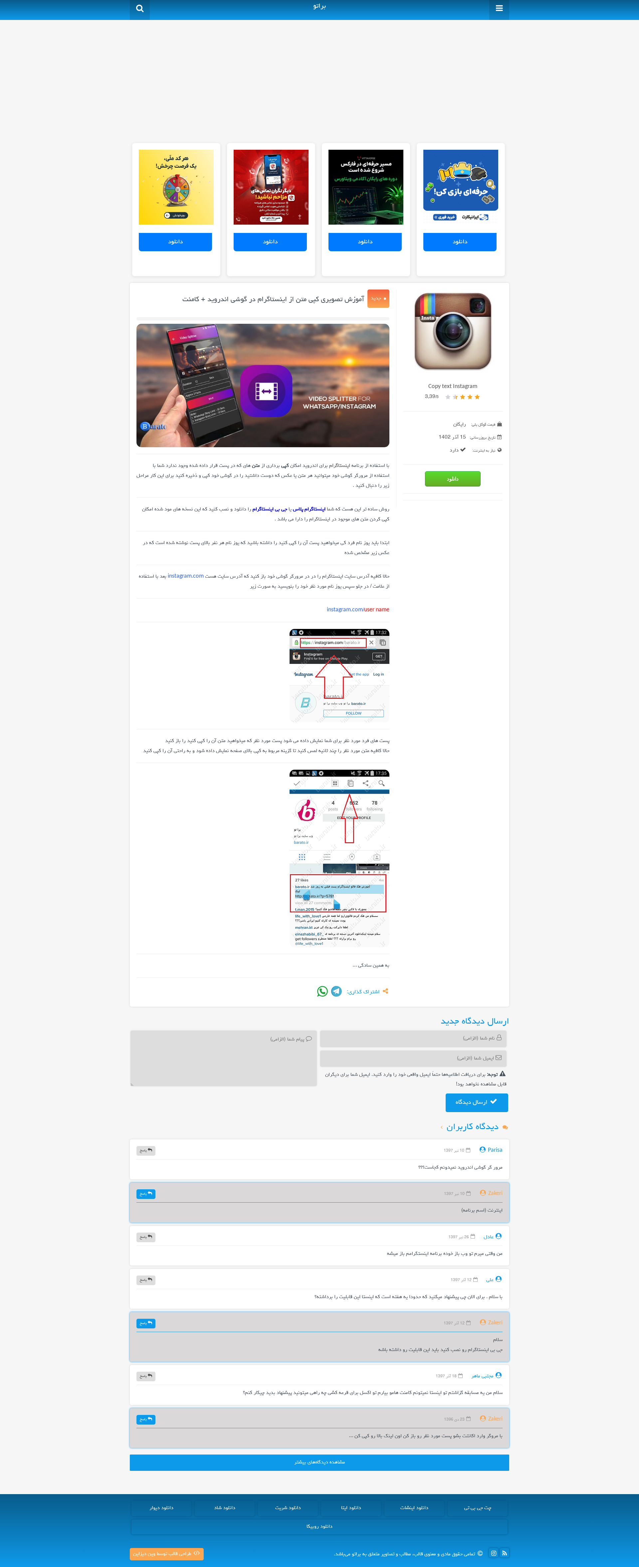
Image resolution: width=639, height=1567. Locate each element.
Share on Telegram (336, 991)
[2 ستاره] (470, 397)
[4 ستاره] (455, 397)
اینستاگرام (339, 466)
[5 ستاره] (448, 397)
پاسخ (144, 1150)
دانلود (460, 242)
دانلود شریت (288, 1508)
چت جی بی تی (477, 1508)
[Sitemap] (504, 1552)
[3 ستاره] (462, 397)
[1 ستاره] (477, 397)
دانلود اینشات (414, 1508)
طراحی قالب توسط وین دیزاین (163, 1554)
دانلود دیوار (161, 1508)
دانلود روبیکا (319, 1527)
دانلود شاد (224, 1508)
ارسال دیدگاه (472, 1102)
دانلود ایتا (351, 1508)
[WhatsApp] (322, 991)
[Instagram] (493, 1552)
